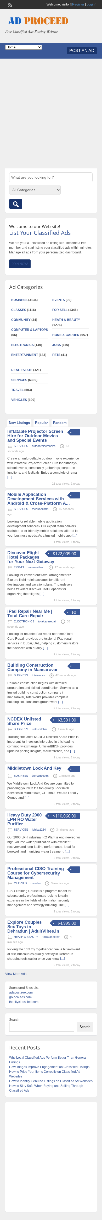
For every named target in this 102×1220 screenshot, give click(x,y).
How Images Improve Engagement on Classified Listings (49, 1067)
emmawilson (36, 567)
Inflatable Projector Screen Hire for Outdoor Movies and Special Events (35, 436)
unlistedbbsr (39, 729)
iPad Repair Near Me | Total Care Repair (29, 613)
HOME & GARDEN (66, 335)
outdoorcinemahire (43, 445)
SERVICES (19, 380)
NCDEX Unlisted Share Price (24, 721)
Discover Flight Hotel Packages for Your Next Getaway (30, 557)
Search (14, 1020)
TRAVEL (17, 390)
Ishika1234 (39, 829)
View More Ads (15, 974)
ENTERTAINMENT (24, 355)
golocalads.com (20, 997)
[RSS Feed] (9, 4)
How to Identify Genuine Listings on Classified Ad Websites (51, 1081)
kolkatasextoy (51, 936)
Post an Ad (81, 50)
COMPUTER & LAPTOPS (29, 330)
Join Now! (20, 264)
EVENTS (58, 300)
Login (91, 4)
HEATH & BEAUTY (66, 320)
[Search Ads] (15, 204)
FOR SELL (59, 310)
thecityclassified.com (23, 1002)
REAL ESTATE (21, 370)
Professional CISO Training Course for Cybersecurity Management (35, 873)
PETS (56, 355)
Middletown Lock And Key (34, 768)
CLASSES (18, 310)
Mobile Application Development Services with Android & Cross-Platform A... (38, 499)
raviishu (36, 883)
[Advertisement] (51, 113)
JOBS (56, 345)
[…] (74, 535)
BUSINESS (19, 300)
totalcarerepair (47, 621)
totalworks (38, 675)
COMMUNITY (21, 320)
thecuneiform (40, 508)
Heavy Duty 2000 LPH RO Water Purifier (24, 819)
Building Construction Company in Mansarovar (32, 667)
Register (78, 4)
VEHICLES (19, 400)
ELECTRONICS (22, 345)
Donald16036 (40, 775)
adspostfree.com (21, 992)
